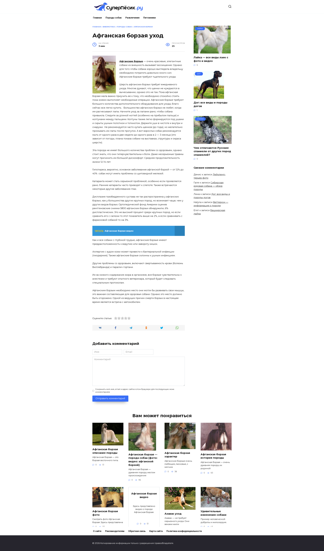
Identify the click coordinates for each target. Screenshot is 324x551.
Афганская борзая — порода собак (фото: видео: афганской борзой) (142, 460)
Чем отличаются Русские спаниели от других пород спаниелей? (212, 151)
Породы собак (114, 17)
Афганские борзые (131, 61)
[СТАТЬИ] (213, 142)
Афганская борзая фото (105, 513)
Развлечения (132, 17)
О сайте (97, 531)
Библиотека (109, 27)
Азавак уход (173, 513)
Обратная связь (137, 531)
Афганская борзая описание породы (105, 451)
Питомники (149, 17)
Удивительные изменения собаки (213, 513)
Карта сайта (156, 531)
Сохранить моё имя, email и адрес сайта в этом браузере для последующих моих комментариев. (134, 390)
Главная (97, 17)
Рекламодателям (114, 531)
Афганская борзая (143, 27)
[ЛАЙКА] (212, 51)
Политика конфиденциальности (184, 531)
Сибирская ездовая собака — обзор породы (209, 186)
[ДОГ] (209, 97)
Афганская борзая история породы (213, 456)
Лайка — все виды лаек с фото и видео (211, 59)
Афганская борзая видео (144, 495)
